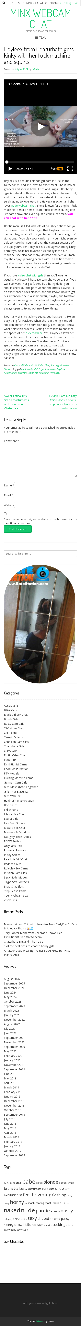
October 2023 (12, 1001)
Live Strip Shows (14, 823)
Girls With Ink (12, 796)
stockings (59, 1224)
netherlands (10, 373)
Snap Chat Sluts (14, 886)
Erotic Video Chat (40, 365)
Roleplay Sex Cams (16, 868)
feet (27, 1195)
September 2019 (14, 1069)
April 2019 (10, 1083)
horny (17, 1201)
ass (19, 1182)
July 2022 (9, 1028)
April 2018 (10, 1132)
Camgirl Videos (22, 365)
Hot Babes (10, 805)
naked (12, 1210)
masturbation (53, 1203)
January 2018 (12, 1146)
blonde (50, 1182)
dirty (67, 1189)
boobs (63, 1182)
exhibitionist (13, 1195)
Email (8, 495)
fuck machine (34, 333)
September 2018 (14, 1114)
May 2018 (10, 1128)
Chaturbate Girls (14, 746)
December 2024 (14, 988)
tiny (6, 1229)
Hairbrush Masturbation (19, 800)
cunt (45, 1188)
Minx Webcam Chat (40, 18)
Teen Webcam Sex (16, 895)
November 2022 (14, 1019)
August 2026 (12, 979)
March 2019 (11, 1087)
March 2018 (11, 1137)
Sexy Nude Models (16, 877)
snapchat (37, 1225)
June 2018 (10, 1123)
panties (44, 1210)
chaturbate (27, 369)
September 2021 (14, 1038)
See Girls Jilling (69, 3)
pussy (67, 1210)
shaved (43, 1218)
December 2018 (14, 1101)
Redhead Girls (12, 864)
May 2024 (10, 997)
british (70, 1182)
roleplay (8, 1219)
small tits (33, 373)
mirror (65, 1203)
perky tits (22, 373)
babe (28, 1181)
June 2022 (10, 1033)
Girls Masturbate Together (21, 787)
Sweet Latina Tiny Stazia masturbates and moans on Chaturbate (16, 402)
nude (28, 1210)
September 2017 (14, 1155)
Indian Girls (11, 809)
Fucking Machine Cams (18, 778)
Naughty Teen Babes (17, 837)
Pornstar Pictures (15, 850)
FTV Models (11, 773)
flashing (59, 1194)
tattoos (71, 1225)
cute (51, 1189)
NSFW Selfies (12, 841)
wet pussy (55, 373)
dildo (59, 1188)
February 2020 (13, 1056)
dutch (37, 369)
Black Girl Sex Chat (16, 714)
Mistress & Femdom (17, 832)
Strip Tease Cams (15, 891)
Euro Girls (10, 760)
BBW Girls (10, 710)
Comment (11, 441)
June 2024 (10, 992)
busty (23, 1188)
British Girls (11, 719)
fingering (41, 1194)
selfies (24, 1219)
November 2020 (14, 1042)
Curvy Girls (10, 751)
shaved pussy (59, 1218)
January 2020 (12, 1060)
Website (9, 505)
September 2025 (14, 983)
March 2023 (11, 1010)
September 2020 (14, 1047)
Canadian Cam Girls (16, 742)
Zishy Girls (10, 900)
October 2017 (12, 1151)
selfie (16, 1219)
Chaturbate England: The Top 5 (23, 941)
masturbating (36, 1203)
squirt (47, 1225)
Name (9, 485)
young (24, 1229)
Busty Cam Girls (14, 724)
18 (5, 1182)
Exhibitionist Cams (15, 764)
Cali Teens (10, 733)
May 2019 (10, 1078)
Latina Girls (11, 818)
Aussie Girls (11, 705)
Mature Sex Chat (14, 828)
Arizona (11, 1182)
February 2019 (13, 1092)
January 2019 (12, 1096)
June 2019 (10, 1074)
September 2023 (14, 1006)
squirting (44, 373)
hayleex (61, 369)
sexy (32, 1218)
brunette (11, 1188)
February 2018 (13, 1142)
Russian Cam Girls (15, 873)
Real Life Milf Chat (15, 859)
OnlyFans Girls (13, 846)
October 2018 (12, 1110)
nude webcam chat (23, 205)
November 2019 (14, 1065)
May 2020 (10, 1051)
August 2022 (12, 1024)
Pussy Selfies (12, 855)
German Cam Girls (15, 782)
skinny (9, 1225)
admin (35, 69)
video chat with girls (30, 275)
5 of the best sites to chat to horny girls (29, 946)
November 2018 (14, 1105)
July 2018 (9, 1119)
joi (26, 1203)
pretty (56, 1211)
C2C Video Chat (14, 728)
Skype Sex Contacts (16, 882)
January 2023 (12, 1015)
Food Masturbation (16, 769)
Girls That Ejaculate (16, 791)
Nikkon (40, 1321)
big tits (39, 1182)
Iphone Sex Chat (14, 814)
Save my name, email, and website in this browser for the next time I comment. (40, 521)
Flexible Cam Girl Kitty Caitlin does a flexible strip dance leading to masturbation (63, 402)
